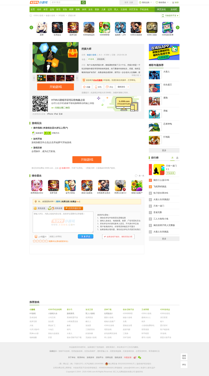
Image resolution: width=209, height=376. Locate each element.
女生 (90, 9)
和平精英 (145, 333)
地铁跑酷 (33, 337)
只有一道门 (158, 206)
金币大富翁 (70, 193)
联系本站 (81, 357)
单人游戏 (108, 337)
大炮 (31, 325)
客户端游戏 (164, 329)
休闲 (84, 9)
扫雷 (50, 337)
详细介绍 (135, 75)
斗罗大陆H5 (34, 329)
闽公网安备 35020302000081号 (121, 364)
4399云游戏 (109, 325)
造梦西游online (37, 193)
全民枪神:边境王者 (103, 195)
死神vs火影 (34, 333)
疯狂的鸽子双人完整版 (164, 225)
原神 (41, 35)
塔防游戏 (108, 329)
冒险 (65, 9)
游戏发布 (90, 357)
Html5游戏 (97, 80)
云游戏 (124, 9)
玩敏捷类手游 (170, 15)
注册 (131, 2)
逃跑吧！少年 (120, 35)
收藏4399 (66, 168)
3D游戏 (163, 333)
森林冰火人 (146, 317)
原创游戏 (100, 59)
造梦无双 (73, 35)
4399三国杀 (152, 35)
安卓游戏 (33, 317)
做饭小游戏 (127, 317)
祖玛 (69, 329)
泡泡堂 (88, 325)
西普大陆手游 (165, 337)
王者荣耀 (145, 309)
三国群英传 (90, 329)
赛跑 (165, 97)
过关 (110, 9)
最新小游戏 (108, 317)
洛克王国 (89, 309)
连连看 (51, 321)
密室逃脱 (145, 329)
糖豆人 (88, 321)
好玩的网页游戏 (110, 333)
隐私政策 (118, 357)
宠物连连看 (127, 325)
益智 (52, 9)
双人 (116, 9)
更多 (164, 150)
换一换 (141, 176)
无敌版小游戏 (91, 337)
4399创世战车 (89, 35)
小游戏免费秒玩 (148, 325)
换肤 (177, 2)
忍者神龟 (167, 124)
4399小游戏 (38, 15)
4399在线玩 (165, 313)
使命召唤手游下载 (74, 337)
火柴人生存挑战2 (161, 199)
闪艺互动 (133, 9)
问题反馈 (127, 357)
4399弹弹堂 (105, 35)
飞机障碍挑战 (159, 186)
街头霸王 (167, 84)
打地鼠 (166, 137)
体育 (45, 9)
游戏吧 (174, 9)
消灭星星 (164, 317)
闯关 (143, 321)
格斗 (162, 321)
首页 (33, 9)
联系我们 (111, 347)
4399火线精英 (136, 35)
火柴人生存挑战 (160, 231)
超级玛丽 (126, 329)
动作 (39, 9)
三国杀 (125, 333)
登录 (126, 2)
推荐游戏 (34, 302)
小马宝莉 (52, 317)
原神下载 (108, 309)
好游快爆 (89, 333)
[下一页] (177, 27)
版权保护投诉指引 (144, 364)
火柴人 (166, 71)
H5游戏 (62, 15)
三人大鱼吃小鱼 (160, 218)
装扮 (97, 9)
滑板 (165, 111)
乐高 (125, 321)
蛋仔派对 (164, 325)
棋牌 (71, 9)
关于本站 (71, 357)
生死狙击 (57, 35)
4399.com (49, 168)
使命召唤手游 (128, 309)
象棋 (69, 325)
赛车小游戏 (146, 337)
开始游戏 (170, 173)
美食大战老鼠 (86, 193)
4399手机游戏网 (55, 309)
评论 (184, 365)
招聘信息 (109, 357)
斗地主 (51, 329)
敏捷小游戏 (50, 15)
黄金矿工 (52, 325)
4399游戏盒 (165, 309)
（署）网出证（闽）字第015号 (70, 364)
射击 (58, 9)
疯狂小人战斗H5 (161, 180)
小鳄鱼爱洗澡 (72, 321)
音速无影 (157, 212)
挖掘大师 (72, 15)
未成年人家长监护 (147, 368)
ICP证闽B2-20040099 (94, 364)
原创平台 (99, 357)
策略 (78, 9)
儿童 (103, 9)
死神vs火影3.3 (120, 193)
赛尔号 (69, 309)
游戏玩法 (184, 357)
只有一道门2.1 (171, 167)
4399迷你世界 (168, 35)
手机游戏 (144, 9)
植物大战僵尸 (136, 193)
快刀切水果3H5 (160, 193)
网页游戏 (161, 9)
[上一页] (31, 27)
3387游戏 (127, 337)
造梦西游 (89, 317)
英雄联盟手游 (72, 317)
